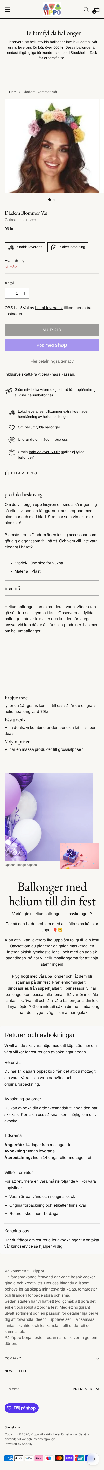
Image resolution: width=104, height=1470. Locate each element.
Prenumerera (86, 1389)
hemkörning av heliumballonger (43, 417)
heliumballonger (25, 631)
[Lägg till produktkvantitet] (24, 293)
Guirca (10, 220)
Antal (9, 283)
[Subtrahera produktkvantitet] (9, 293)
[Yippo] (52, 9)
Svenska (10, 1427)
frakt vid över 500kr (44, 452)
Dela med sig (24, 473)
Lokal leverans (49, 308)
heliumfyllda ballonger (42, 427)
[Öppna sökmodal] (86, 9)
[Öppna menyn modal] (7, 9)
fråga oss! (61, 439)
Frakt (35, 374)
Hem (13, 92)
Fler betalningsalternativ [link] (52, 361)
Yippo (35, 1434)
